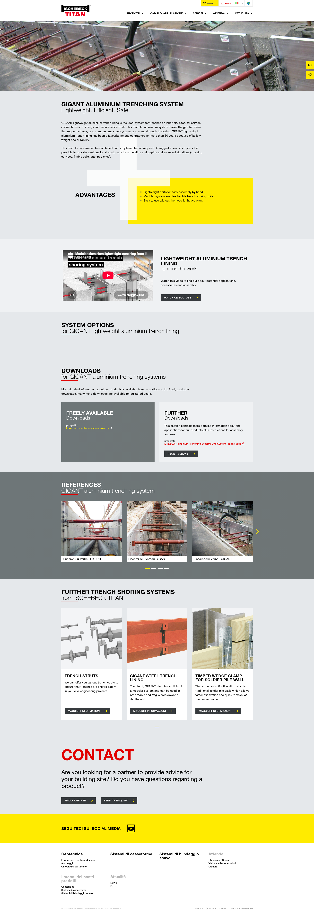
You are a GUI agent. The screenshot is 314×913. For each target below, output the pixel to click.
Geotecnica (72, 854)
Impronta (199, 908)
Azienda (219, 13)
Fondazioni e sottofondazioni (78, 859)
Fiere (113, 885)
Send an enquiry (116, 800)
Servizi (198, 13)
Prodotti (133, 13)
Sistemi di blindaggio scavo (179, 856)
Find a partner (75, 800)
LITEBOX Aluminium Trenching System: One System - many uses (202, 443)
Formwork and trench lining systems (87, 428)
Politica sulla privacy (217, 908)
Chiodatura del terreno (74, 866)
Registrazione (178, 453)
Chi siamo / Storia (219, 859)
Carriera (213, 866)
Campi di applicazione (166, 13)
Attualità (242, 13)
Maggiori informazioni (84, 710)
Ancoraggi (67, 863)
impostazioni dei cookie (242, 908)
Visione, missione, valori (222, 863)
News (113, 882)
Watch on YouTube (177, 297)
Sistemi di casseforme (131, 854)
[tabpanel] (91, 531)
